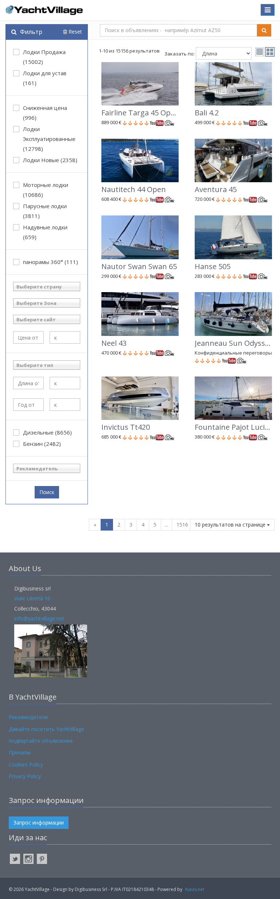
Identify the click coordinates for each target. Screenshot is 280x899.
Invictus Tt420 (125, 427)
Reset (74, 31)
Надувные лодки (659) (45, 232)
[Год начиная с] (28, 404)
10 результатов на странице (231, 524)
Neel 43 (114, 343)
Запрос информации (38, 822)
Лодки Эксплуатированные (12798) (49, 138)
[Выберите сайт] (46, 319)
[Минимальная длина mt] (28, 383)
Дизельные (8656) (47, 432)
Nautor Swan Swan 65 (139, 266)
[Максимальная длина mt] (65, 383)
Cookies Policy (26, 764)
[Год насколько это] (65, 404)
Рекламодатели (28, 717)
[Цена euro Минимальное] (28, 337)
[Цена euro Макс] (65, 337)
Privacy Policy (25, 776)
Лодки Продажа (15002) (44, 56)
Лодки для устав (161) (44, 78)
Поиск (46, 492)
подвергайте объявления (41, 740)
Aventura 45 (216, 189)
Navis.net (194, 889)
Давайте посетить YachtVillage (46, 729)
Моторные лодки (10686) (45, 189)
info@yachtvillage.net (39, 618)
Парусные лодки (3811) (45, 210)
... (166, 524)
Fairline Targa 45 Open (140, 113)
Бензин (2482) (42, 443)
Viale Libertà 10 (32, 598)
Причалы (20, 752)
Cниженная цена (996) (45, 112)
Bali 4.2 (207, 113)
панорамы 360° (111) (50, 261)
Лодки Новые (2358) (50, 160)
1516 (182, 524)
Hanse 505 (212, 266)
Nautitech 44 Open (133, 189)
